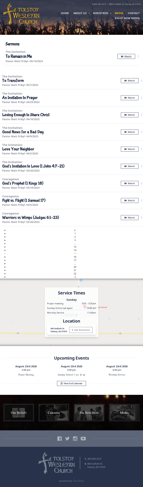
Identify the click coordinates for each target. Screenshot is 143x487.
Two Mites (78, 480)
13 (75, 246)
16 (75, 256)
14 (75, 250)
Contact (134, 13)
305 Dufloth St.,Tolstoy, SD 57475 (126, 4)
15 (75, 253)
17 (75, 260)
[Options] (138, 56)
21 (75, 270)
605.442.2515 (100, 4)
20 (75, 266)
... (75, 243)
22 (75, 273)
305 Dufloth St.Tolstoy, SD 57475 (96, 465)
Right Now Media (127, 18)
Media (119, 13)
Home (65, 13)
